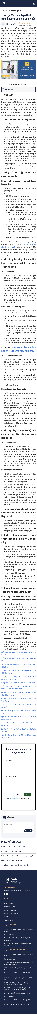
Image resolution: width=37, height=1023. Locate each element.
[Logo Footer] (13, 880)
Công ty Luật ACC (11, 24)
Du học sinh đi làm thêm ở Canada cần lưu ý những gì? (17, 856)
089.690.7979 (10, 920)
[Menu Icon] (29, 3)
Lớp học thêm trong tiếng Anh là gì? (11, 851)
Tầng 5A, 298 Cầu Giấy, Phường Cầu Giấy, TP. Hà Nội (17, 993)
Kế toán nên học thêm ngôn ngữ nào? (12, 860)
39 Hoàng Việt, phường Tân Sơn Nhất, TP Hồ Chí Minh (17, 890)
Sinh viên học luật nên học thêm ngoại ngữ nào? (15, 865)
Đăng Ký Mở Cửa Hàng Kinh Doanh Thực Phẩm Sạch (18, 683)
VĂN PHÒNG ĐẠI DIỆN (9, 959)
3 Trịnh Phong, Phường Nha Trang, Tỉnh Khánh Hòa (17, 1005)
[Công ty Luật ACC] (4, 3)
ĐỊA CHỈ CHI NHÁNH (9, 934)
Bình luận (28, 831)
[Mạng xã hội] (4, 894)
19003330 (10, 903)
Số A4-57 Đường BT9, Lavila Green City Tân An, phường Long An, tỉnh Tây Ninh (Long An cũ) (18, 983)
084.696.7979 (11, 907)
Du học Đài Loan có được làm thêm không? (13, 846)
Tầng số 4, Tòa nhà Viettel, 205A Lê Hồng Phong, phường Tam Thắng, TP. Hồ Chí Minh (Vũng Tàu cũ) (18, 988)
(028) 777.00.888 (14, 913)
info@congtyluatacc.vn (12, 917)
